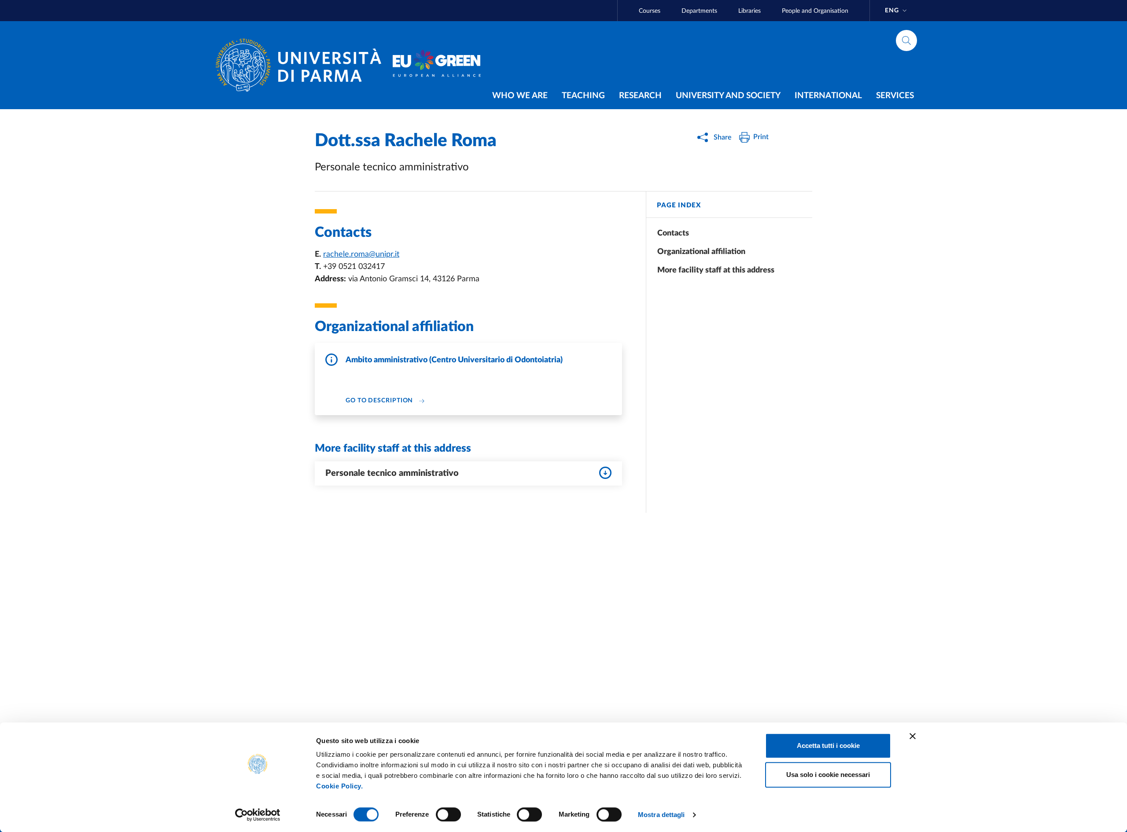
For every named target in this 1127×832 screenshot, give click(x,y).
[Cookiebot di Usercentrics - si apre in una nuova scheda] (257, 814)
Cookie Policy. (339, 786)
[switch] (448, 814)
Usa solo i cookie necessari (828, 774)
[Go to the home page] (302, 65)
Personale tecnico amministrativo (392, 473)
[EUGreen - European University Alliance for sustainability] (436, 65)
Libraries (749, 11)
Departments (699, 11)
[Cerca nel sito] (906, 40)
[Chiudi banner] (913, 736)
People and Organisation (815, 11)
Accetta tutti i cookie (828, 745)
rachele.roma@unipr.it (361, 254)
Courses (649, 11)
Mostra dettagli (661, 814)
